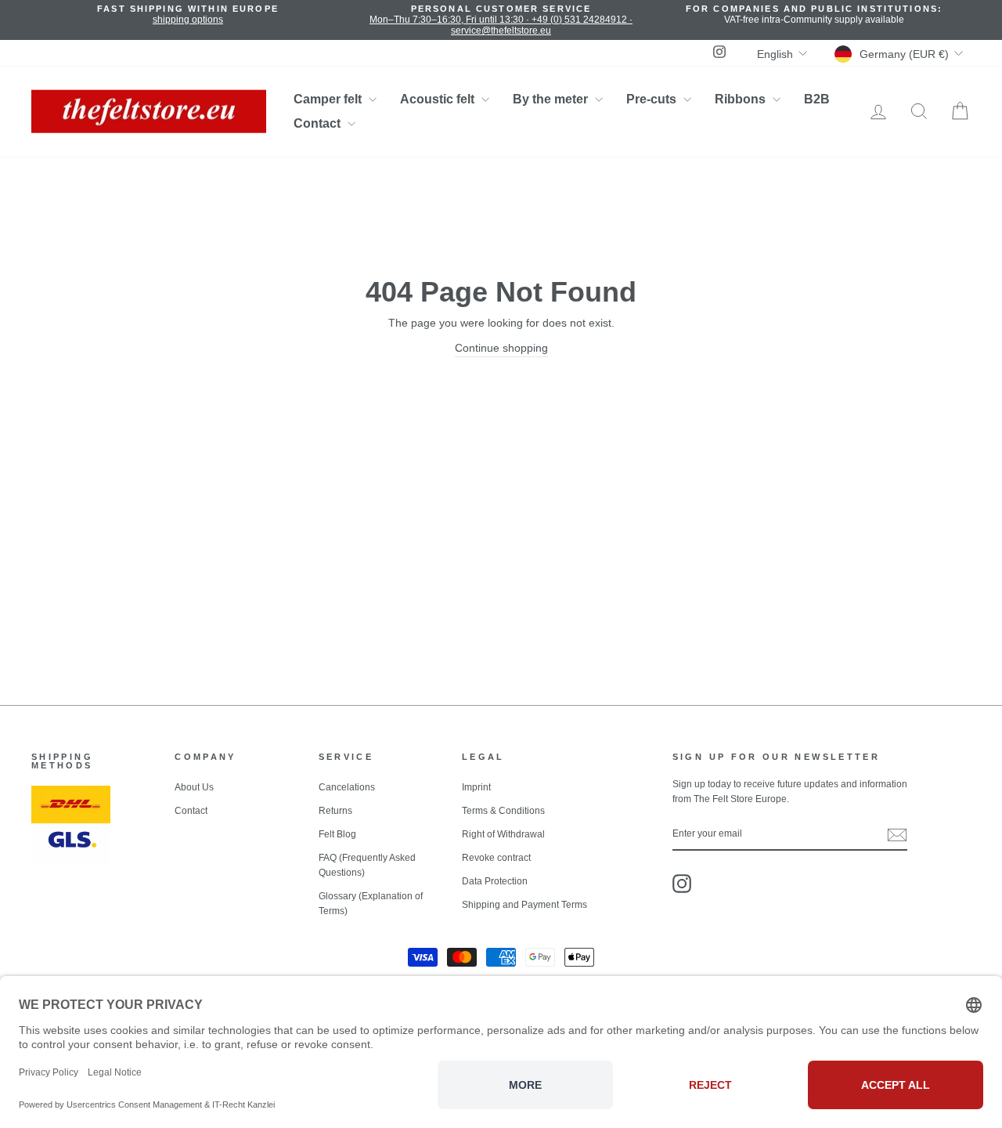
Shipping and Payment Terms (524, 904)
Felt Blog (337, 834)
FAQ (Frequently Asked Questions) (367, 865)
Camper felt (329, 99)
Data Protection (495, 881)
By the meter (552, 99)
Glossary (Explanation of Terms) (371, 903)
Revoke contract (496, 857)
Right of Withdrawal (503, 834)
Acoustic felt (439, 99)
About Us (194, 787)
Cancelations (347, 787)
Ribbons (742, 99)
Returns (335, 810)
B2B (817, 99)
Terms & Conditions (503, 810)
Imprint (476, 787)
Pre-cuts (652, 99)
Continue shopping (501, 348)
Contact (319, 123)
